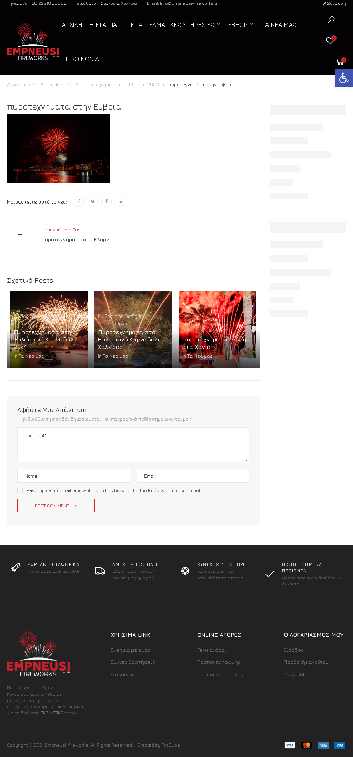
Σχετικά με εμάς (131, 650)
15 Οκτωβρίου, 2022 (120, 323)
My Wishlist (297, 674)
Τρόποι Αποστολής (220, 674)
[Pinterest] (106, 202)
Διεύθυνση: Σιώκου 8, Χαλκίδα (107, 3)
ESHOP (238, 24)
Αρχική (72, 24)
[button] (331, 19)
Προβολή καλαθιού (306, 662)
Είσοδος (294, 650)
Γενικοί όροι (211, 650)
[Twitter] (93, 202)
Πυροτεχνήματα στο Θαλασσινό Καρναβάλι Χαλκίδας (128, 339)
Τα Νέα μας (278, 24)
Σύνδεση (336, 3)
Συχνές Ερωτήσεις (133, 662)
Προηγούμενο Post (84, 234)
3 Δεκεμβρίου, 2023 (204, 330)
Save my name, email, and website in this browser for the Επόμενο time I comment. (113, 490)
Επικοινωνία (80, 58)
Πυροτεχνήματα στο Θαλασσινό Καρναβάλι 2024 (44, 339)
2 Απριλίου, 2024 (31, 323)
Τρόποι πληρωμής (219, 662)
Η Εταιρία (103, 24)
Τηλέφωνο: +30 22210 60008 (37, 3)
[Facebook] (79, 202)
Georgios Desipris (39, 316)
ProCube (171, 745)
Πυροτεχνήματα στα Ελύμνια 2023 (120, 84)
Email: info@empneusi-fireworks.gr (183, 3)
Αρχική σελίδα (22, 84)
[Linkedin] (120, 202)
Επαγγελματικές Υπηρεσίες (172, 24)
